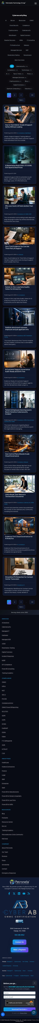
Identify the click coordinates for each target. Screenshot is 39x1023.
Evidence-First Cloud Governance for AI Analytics (18, 537)
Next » (21, 100)
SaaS (3, 788)
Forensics (32, 961)
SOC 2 (4, 695)
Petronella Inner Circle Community (12, 834)
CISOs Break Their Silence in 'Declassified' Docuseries (15, 495)
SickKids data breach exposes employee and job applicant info (17, 328)
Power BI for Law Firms (9, 800)
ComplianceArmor (7, 703)
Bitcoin (13, 20)
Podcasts (5, 818)
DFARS (4, 724)
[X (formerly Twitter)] (14, 894)
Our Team (5, 852)
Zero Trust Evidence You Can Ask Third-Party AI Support (17, 247)
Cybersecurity (26, 30)
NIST (27, 50)
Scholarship (5, 864)
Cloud (24, 970)
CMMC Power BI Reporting (10, 707)
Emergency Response (9, 873)
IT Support (16, 975)
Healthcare (5, 762)
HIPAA (21, 40)
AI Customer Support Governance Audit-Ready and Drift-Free (17, 370)
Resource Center (7, 822)
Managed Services (16, 50)
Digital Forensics (25, 35)
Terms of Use (35, 1020)
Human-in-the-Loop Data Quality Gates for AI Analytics (17, 288)
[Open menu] (36, 3)
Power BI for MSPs (7, 804)
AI (5, 20)
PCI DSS (4, 699)
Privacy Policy (23, 1013)
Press (30, 74)
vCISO (3, 644)
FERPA (4, 732)
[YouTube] (24, 894)
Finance (4, 771)
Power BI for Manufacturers (10, 792)
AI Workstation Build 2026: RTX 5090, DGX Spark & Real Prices (18, 166)
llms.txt (4, 826)
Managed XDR (6, 639)
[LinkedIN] (19, 894)
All (12, 66)
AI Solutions (5, 623)
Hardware (5, 635)
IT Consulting (31, 40)
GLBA (3, 745)
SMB (3, 779)
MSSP (3, 660)
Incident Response (8, 656)
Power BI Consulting (8, 669)
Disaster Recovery (9, 40)
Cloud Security (14, 25)
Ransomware (27, 55)
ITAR (3, 753)
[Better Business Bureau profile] (19, 921)
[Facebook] (10, 894)
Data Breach (12, 35)
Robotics (28, 88)
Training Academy (7, 673)
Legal (3, 775)
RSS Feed (5, 839)
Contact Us (19, 942)
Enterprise (5, 783)
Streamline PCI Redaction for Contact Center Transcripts (19, 578)
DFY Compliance (7, 664)
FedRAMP (5, 728)
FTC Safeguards (7, 741)
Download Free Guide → (19, 1009)
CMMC (32, 20)
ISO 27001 (5, 711)
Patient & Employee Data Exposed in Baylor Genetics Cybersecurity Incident (18, 412)
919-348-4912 (19, 935)
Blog (27, 81)
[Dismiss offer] (34, 983)
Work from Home (19, 60)
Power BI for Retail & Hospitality (11, 796)
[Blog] (29, 894)
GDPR (3, 716)
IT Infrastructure (15, 45)
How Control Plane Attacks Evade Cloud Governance (17, 455)
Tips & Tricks (18, 74)
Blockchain (22, 20)
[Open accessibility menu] (3, 1014)
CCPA (3, 720)
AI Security (15, 965)
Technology (26, 70)
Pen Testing (25, 961)
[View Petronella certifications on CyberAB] (19, 908)
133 (32, 95)
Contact (4, 869)
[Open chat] (34, 1012)
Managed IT (5, 631)
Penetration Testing (14, 55)
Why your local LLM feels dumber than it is (19, 207)
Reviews (4, 856)
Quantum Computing (14, 88)
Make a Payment (19, 950)
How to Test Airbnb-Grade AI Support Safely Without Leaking (18, 126)
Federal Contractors (8, 767)
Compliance (26, 25)
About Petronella (7, 848)
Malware (26, 45)
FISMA (4, 736)
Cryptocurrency (13, 30)
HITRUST (5, 749)
